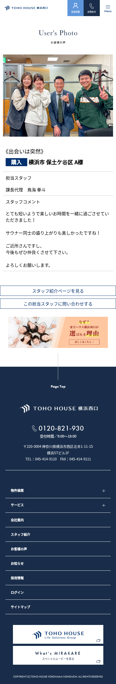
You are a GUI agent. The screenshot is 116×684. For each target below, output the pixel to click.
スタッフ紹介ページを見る (58, 291)
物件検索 (17, 490)
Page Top (58, 386)
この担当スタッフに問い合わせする (58, 303)
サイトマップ (20, 607)
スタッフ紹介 (20, 534)
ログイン (17, 592)
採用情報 (17, 578)
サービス (17, 505)
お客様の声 (19, 549)
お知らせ (17, 563)
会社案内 (17, 520)
